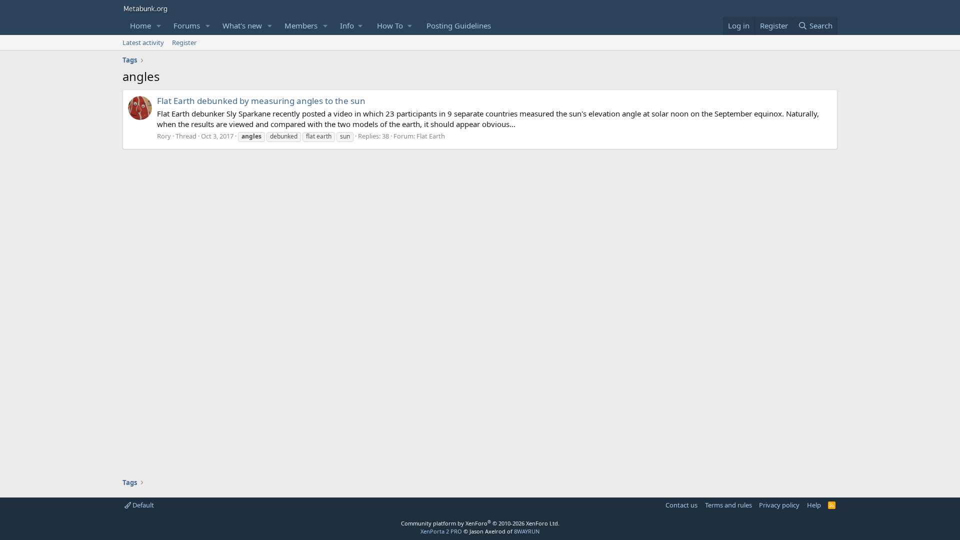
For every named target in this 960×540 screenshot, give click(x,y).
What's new (242, 25)
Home (140, 25)
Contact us (682, 505)
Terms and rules (728, 505)
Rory (164, 136)
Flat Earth (430, 136)
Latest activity (143, 42)
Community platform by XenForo (480, 523)
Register (184, 42)
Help (814, 505)
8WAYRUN (527, 531)
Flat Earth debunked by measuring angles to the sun (261, 100)
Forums (187, 25)
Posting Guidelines (458, 25)
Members (301, 25)
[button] (159, 25)
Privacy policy (779, 505)
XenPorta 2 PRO (441, 531)
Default (142, 505)
